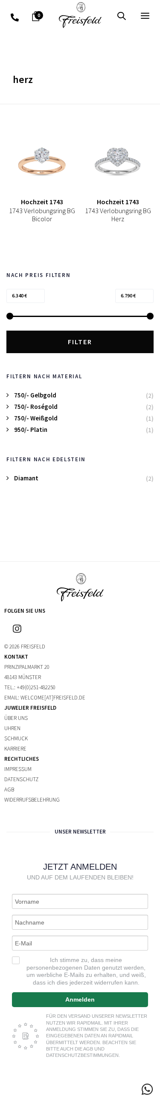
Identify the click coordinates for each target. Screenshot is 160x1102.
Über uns (16, 718)
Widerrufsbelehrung (32, 799)
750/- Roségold (36, 407)
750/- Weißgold (36, 418)
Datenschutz (21, 779)
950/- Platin (30, 429)
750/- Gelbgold (35, 395)
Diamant (26, 478)
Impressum (18, 769)
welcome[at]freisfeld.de (52, 697)
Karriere (15, 748)
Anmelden (80, 999)
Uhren (12, 728)
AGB (9, 789)
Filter (80, 341)
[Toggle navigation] (126, 15)
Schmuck (16, 738)
